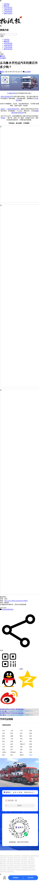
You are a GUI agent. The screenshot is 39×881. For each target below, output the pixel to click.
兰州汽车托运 (31, 860)
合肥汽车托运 (10, 867)
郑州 (30, 741)
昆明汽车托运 (3, 862)
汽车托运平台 (15, 109)
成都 (11, 736)
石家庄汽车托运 (11, 869)
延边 (3, 741)
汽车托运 (6, 4)
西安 (3, 736)
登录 (2, 54)
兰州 (3, 747)
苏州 (11, 747)
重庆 (21, 736)
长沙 (3, 744)
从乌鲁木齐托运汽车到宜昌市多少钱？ (12, 713)
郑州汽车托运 (25, 866)
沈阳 (30, 733)
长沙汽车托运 (3, 867)
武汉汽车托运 (10, 864)
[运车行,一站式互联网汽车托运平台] (19, 90)
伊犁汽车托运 (3, 858)
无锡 (21, 747)
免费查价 (16, 877)
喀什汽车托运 (10, 856)
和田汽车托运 (3, 856)
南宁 (11, 749)
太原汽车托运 (24, 867)
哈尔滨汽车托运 (11, 866)
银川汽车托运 (3, 871)
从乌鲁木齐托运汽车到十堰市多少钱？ (12, 709)
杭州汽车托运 (17, 860)
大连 (11, 738)
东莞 (30, 752)
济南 (30, 738)
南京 (11, 733)
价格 (3, 118)
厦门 (21, 741)
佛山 (21, 752)
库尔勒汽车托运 (26, 856)
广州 (21, 730)
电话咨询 (31, 877)
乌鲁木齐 (11, 93)
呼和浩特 (13, 752)
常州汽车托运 (17, 864)
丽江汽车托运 (17, 862)
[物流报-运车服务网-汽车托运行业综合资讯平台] (11, 24)
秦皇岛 (22, 755)
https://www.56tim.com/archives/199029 (16, 600)
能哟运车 (6, 6)
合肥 (21, 749)
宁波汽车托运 (18, 869)
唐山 (11, 755)
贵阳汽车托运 (31, 867)
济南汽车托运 (32, 866)
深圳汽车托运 (8, 13)
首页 (4, 878)
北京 (3, 730)
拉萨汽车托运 (10, 862)
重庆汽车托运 (3, 864)
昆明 (30, 744)
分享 (1, 650)
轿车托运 (10, 609)
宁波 (21, 738)
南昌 (30, 747)
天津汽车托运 (3, 869)
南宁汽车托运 (24, 864)
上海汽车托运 (8, 9)
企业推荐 (3, 58)
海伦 (3, 71)
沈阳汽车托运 (3, 866)
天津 (3, 733)
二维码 (20, 669)
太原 (30, 749)
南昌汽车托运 (17, 867)
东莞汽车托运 (10, 871)
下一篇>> (3, 715)
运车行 (3, 96)
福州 (11, 744)
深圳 (30, 730)
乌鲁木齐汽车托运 (34, 856)
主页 (3, 56)
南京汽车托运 (18, 866)
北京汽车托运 (8, 7)
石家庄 (4, 752)
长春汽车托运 (31, 864)
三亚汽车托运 (10, 858)
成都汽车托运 (31, 862)
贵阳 (3, 749)
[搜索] (19, 52)
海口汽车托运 (17, 858)
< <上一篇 (3, 711)
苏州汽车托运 (24, 860)
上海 (11, 730)
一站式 (8, 109)
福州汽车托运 (25, 869)
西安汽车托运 (24, 862)
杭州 (30, 736)
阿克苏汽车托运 (18, 856)
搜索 (2, 36)
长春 (11, 741)
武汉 (21, 733)
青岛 (3, 738)
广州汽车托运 (8, 11)
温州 (3, 755)
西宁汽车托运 (32, 869)
